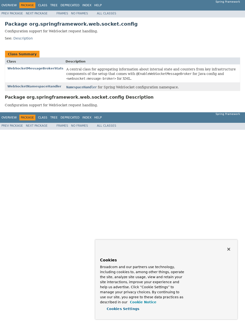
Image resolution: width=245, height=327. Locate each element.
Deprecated (70, 5)
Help (98, 5)
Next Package (37, 13)
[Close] (228, 249)
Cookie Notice (142, 302)
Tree (54, 5)
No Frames (79, 13)
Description (23, 38)
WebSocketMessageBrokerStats (35, 68)
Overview (9, 5)
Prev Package (12, 13)
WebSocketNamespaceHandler (34, 86)
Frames (62, 13)
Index (86, 5)
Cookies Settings (123, 309)
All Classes (106, 13)
